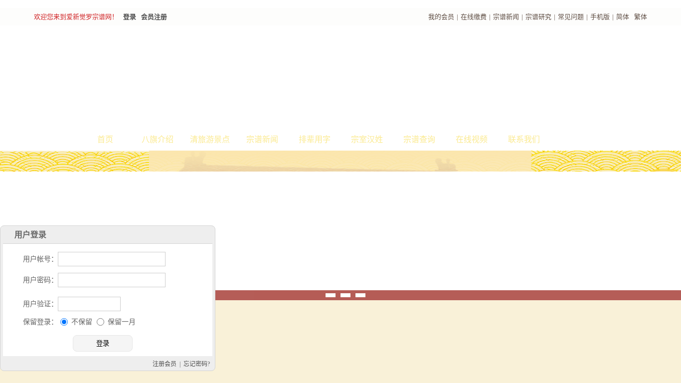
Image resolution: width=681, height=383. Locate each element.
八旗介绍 (157, 139)
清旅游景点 (210, 139)
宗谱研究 (538, 16)
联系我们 (524, 139)
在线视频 (472, 139)
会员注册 (154, 16)
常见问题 (571, 16)
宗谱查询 (419, 139)
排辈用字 (315, 139)
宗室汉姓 (367, 139)
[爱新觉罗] (216, 77)
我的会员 (441, 16)
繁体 (640, 16)
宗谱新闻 (506, 16)
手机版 (600, 16)
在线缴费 (474, 16)
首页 (105, 139)
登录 (129, 16)
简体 (622, 16)
